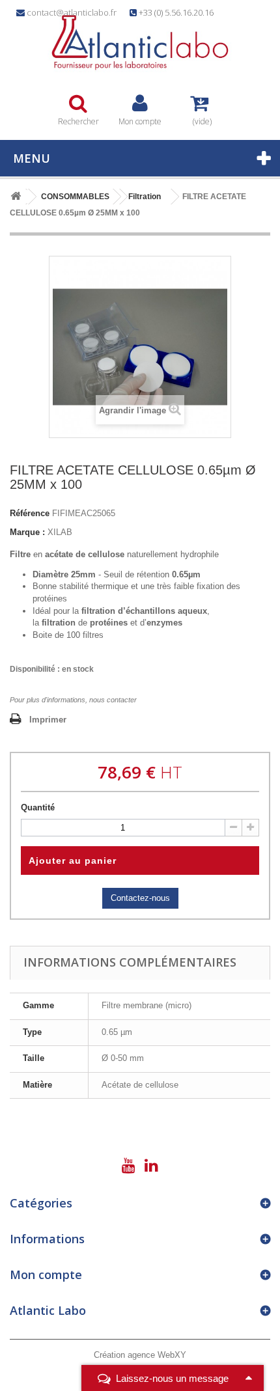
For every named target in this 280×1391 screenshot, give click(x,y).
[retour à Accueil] (15, 197)
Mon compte (46, 1274)
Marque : (27, 532)
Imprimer (47, 719)
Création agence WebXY (140, 1355)
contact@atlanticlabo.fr (72, 12)
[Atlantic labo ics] (140, 42)
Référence (29, 513)
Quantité (38, 807)
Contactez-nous (140, 898)
